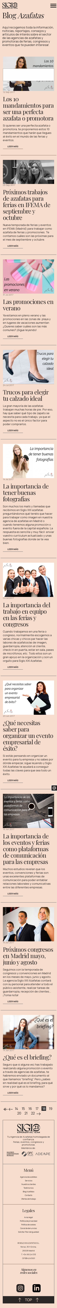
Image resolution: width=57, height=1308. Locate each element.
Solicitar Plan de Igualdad (28, 1232)
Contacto (28, 1195)
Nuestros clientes (28, 1184)
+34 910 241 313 (29, 1254)
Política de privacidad (28, 1221)
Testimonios (28, 1188)
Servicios (28, 1180)
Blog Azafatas (28, 1191)
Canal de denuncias (28, 1228)
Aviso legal (28, 1217)
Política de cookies (28, 1224)
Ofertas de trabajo (28, 1199)
